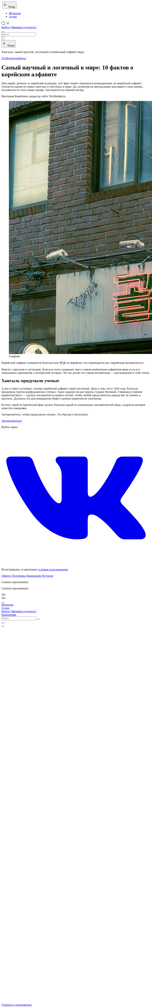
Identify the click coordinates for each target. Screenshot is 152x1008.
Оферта (6, 575)
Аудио (13, 16)
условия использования (53, 569)
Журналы (15, 13)
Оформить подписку (23, 27)
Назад (11, 6)
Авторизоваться (11, 420)
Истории (47, 575)
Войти (5, 27)
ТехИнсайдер (9, 58)
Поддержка (19, 575)
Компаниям (34, 575)
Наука (22, 58)
